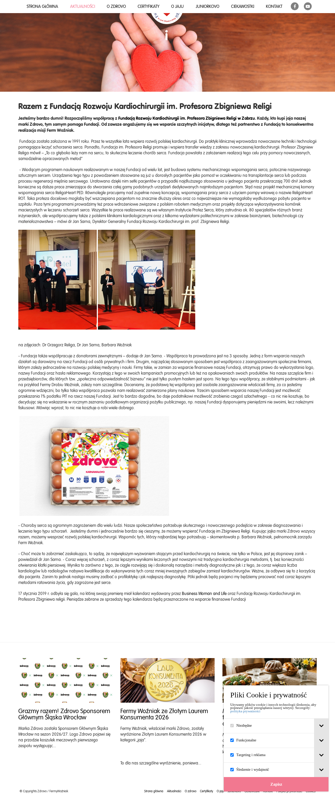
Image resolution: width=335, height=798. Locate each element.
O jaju (177, 6)
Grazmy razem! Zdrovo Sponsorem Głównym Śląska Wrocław (64, 714)
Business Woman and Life (204, 593)
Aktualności (82, 6)
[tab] (321, 726)
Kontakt (274, 6)
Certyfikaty (148, 6)
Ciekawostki (242, 6)
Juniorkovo (207, 6)
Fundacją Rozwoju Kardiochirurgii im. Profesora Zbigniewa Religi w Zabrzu (186, 118)
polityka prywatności (245, 711)
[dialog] (276, 738)
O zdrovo (116, 6)
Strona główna (42, 6)
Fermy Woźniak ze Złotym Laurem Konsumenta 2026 (164, 714)
